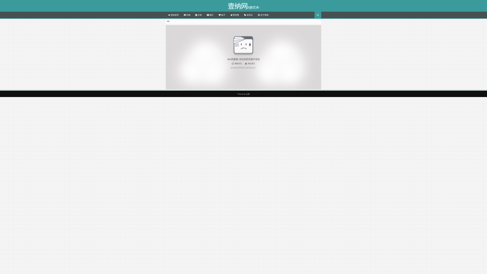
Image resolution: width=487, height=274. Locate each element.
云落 (248, 94)
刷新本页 (238, 63)
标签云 (249, 14)
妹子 (223, 14)
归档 (188, 14)
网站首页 (251, 63)
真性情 (235, 14)
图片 (211, 14)
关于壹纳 (264, 14)
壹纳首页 (174, 14)
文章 (199, 14)
